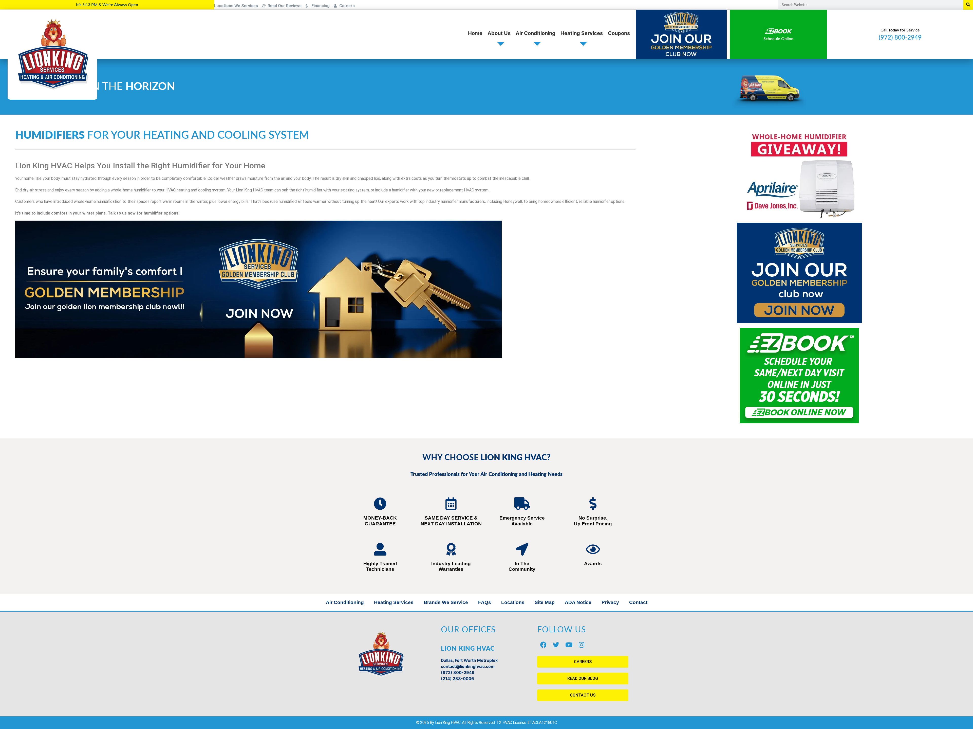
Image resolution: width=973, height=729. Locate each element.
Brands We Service (446, 602)
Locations (513, 602)
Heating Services (581, 33)
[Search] (968, 5)
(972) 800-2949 (900, 38)
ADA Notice (578, 602)
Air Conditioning (535, 33)
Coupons (619, 33)
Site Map (545, 602)
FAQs (484, 602)
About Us (499, 33)
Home (475, 33)
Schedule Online (778, 39)
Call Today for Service (900, 30)
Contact (638, 602)
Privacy (610, 602)
